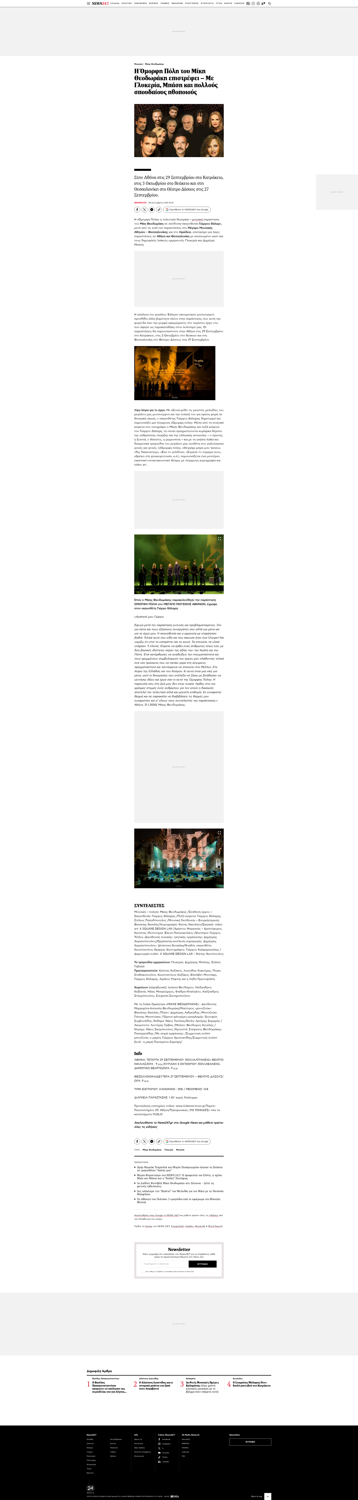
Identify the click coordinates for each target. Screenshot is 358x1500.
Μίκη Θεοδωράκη (151, 223)
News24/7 (186, 1439)
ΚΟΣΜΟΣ (153, 3)
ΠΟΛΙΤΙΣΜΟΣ (192, 3)
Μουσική (138, 64)
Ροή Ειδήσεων (116, 1439)
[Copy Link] (159, 210)
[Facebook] (137, 210)
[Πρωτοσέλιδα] (248, 3)
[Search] (269, 3)
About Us (138, 1439)
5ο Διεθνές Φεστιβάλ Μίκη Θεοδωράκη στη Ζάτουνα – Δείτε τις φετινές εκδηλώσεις (175, 1184)
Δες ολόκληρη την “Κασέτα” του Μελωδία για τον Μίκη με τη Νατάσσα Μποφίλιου (180, 1192)
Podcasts (114, 1448)
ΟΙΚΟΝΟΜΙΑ (140, 3)
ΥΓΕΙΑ (219, 3)
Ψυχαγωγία (91, 1464)
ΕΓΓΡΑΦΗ (250, 1442)
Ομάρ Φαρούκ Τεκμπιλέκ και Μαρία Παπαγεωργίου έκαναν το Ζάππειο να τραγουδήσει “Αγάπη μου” (180, 1168)
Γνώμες (90, 1452)
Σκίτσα (113, 1443)
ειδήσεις (151, 1127)
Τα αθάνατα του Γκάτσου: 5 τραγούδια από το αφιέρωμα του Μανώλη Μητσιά (179, 1200)
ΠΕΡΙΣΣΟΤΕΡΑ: (141, 1162)
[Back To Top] (267, 1496)
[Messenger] (152, 210)
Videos (113, 1452)
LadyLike (185, 1452)
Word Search (215, 1226)
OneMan (185, 1448)
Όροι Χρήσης (139, 1448)
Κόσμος (90, 1448)
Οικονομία (91, 1456)
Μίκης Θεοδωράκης (154, 64)
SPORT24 (185, 1443)
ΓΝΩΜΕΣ (164, 3)
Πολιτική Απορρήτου (142, 1452)
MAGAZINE (177, 3)
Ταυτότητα (138, 1443)
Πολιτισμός (91, 1460)
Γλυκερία (168, 1150)
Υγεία (89, 1469)
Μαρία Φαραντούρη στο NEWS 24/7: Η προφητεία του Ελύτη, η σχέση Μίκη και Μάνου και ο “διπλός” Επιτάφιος (179, 1176)
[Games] (263, 3)
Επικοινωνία (139, 1456)
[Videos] (253, 3)
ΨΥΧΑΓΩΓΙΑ (207, 3)
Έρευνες (90, 1473)
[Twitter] (144, 210)
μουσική (198, 219)
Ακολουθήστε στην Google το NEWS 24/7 (156, 1215)
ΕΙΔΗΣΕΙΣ (240, 3)
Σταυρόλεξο (177, 1226)
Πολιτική (90, 1443)
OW (183, 1456)
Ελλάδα (90, 1439)
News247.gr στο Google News (177, 1122)
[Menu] (88, 3)
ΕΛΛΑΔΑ (114, 3)
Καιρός (228, 3)
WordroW (200, 1226)
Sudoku (189, 1226)
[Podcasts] (258, 3)
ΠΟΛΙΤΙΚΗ (127, 3)
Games (148, 1226)
